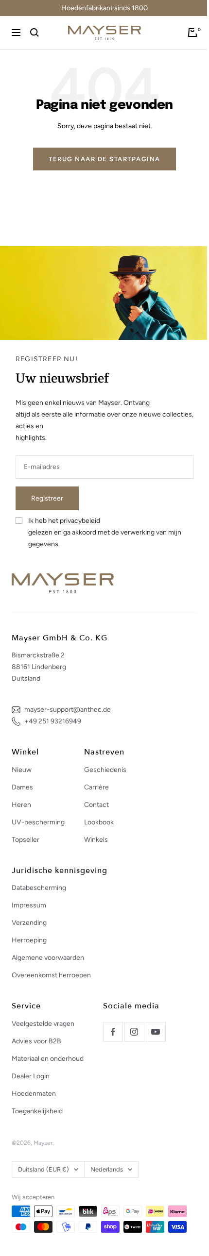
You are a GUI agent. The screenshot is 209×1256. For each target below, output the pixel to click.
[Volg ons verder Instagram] (134, 1031)
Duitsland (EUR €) (43, 1169)
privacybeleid (80, 521)
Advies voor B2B (36, 1041)
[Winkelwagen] (192, 32)
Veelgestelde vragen (43, 1024)
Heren (21, 805)
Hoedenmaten (34, 1093)
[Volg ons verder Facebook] (112, 1031)
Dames (22, 787)
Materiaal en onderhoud (48, 1059)
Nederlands (106, 1169)
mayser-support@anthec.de (67, 709)
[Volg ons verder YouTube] (155, 1031)
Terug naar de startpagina (104, 159)
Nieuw (22, 770)
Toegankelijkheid (37, 1111)
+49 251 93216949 (52, 721)
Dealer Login (31, 1076)
